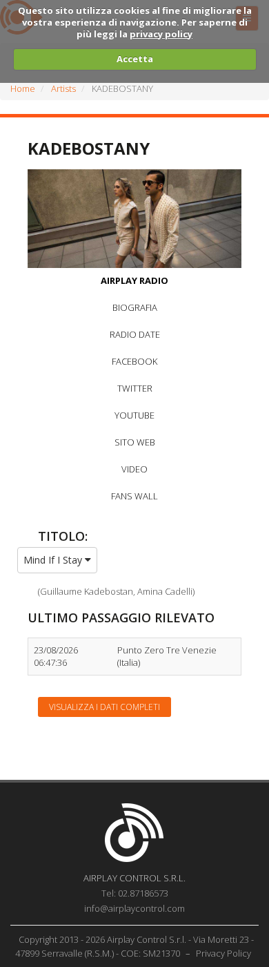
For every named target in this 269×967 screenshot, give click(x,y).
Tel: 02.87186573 (134, 893)
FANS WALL (134, 496)
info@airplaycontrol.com (134, 908)
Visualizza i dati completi (104, 707)
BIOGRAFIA (134, 307)
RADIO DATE (135, 334)
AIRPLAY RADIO (134, 280)
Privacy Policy (223, 953)
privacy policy (161, 34)
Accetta (135, 58)
